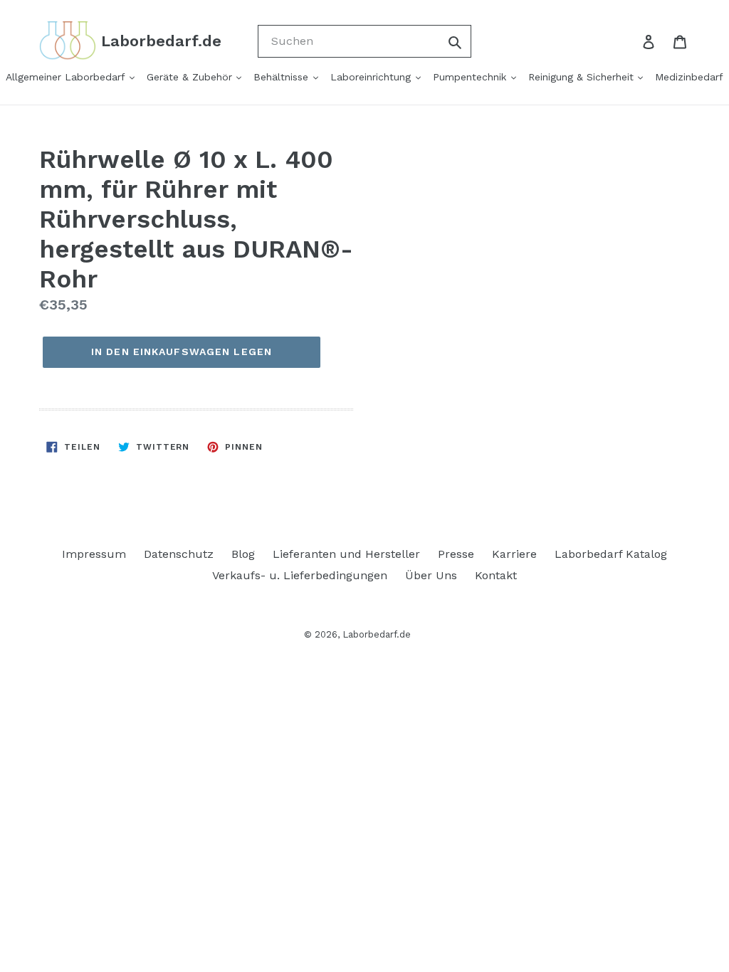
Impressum (94, 554)
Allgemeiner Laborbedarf (67, 77)
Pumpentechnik (471, 77)
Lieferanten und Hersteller (346, 554)
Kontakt (496, 575)
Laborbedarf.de (376, 634)
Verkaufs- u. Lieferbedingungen (299, 575)
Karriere (514, 554)
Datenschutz (179, 554)
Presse (456, 554)
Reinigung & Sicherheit (582, 77)
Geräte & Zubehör (191, 77)
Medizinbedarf (689, 77)
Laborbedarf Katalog (611, 554)
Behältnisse (282, 77)
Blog (243, 554)
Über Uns (431, 575)
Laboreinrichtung (372, 77)
